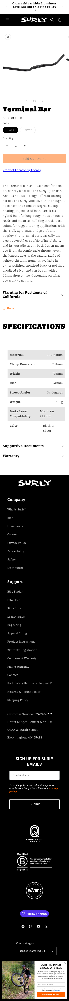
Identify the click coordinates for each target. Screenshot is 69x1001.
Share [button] (10, 308)
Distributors (15, 567)
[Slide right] (43, 101)
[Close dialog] (65, 963)
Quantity (8, 138)
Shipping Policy (17, 700)
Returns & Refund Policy (24, 691)
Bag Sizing (14, 625)
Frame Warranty (18, 666)
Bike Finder (15, 591)
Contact (12, 675)
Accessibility (15, 551)
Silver (30, 130)
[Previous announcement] (7, 7)
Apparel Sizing (17, 633)
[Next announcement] (62, 7)
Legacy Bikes (16, 616)
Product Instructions (21, 641)
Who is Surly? (16, 509)
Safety (11, 559)
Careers (12, 534)
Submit (35, 804)
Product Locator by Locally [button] (22, 170)
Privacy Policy (16, 543)
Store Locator (16, 608)
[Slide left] (26, 101)
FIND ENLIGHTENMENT (51, 994)
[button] (7, 20)
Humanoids (15, 526)
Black (12, 130)
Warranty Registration (22, 650)
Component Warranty (22, 658)
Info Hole (13, 600)
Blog (10, 518)
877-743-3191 (43, 714)
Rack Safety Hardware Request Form (32, 683)
